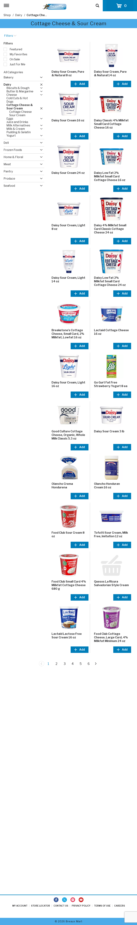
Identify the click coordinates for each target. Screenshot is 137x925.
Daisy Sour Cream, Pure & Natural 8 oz (68, 73)
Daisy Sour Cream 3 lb (109, 431)
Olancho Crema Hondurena (62, 485)
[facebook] (56, 900)
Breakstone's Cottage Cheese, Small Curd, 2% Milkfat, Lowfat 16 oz (68, 334)
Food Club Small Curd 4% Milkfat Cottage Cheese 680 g (69, 585)
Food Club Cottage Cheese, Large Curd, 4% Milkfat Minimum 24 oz (111, 637)
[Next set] (95, 663)
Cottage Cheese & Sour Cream (48, 15)
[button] (40, 77)
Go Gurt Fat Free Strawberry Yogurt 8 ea (110, 384)
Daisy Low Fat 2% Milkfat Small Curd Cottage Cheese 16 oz (109, 176)
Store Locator (40, 905)
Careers (119, 905)
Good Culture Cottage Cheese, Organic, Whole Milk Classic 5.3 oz (68, 435)
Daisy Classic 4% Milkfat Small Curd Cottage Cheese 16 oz (111, 124)
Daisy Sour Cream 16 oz (68, 120)
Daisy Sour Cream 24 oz (68, 173)
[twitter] (64, 900)
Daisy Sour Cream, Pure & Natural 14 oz (110, 73)
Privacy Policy (81, 905)
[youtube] (81, 900)
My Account (19, 905)
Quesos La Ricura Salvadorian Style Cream (111, 583)
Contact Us (61, 905)
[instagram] (72, 900)
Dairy (18, 15)
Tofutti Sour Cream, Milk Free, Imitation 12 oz (111, 534)
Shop (7, 15)
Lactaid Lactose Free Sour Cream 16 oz (67, 635)
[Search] (97, 4)
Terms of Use (102, 905)
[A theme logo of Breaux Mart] (54, 6)
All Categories (13, 72)
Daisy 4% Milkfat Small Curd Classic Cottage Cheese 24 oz (110, 229)
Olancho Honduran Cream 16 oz (107, 485)
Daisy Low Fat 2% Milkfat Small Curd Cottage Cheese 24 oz (110, 281)
